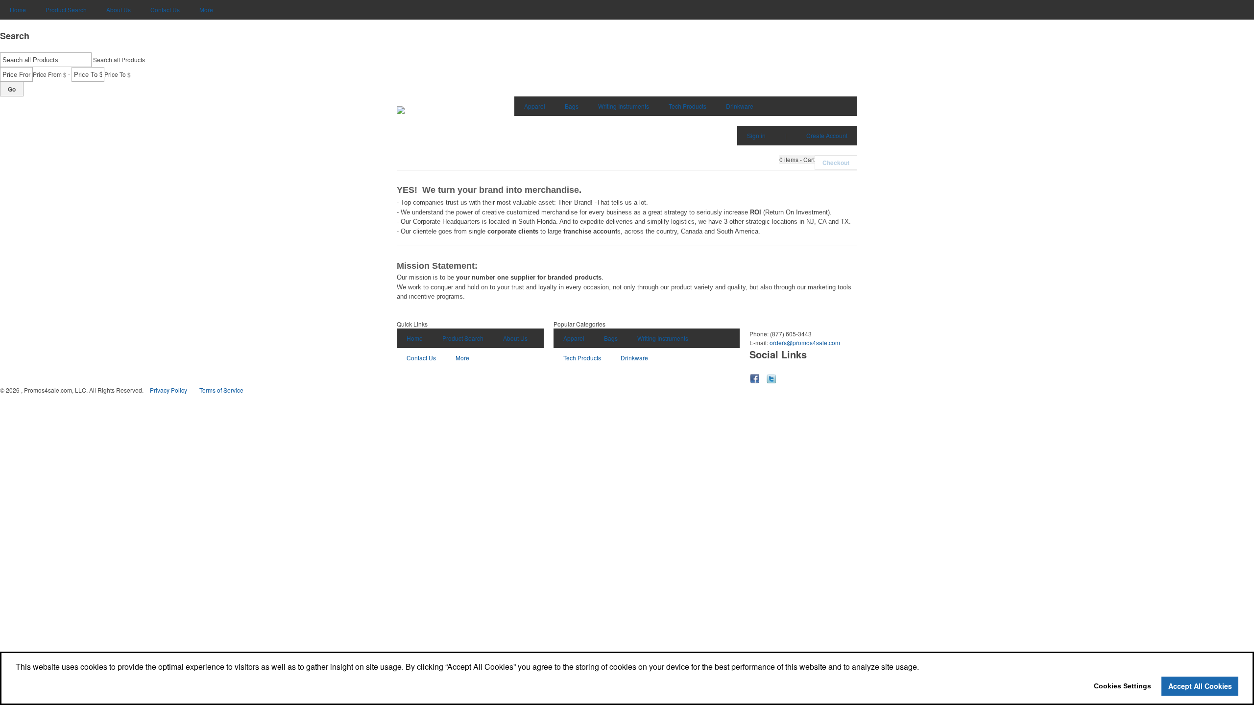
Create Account (826, 135)
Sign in (756, 135)
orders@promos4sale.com (805, 342)
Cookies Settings (1122, 686)
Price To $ (117, 74)
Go (12, 89)
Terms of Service (221, 390)
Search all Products (119, 59)
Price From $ (50, 74)
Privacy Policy (168, 390)
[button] (797, 159)
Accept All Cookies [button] (1200, 686)
